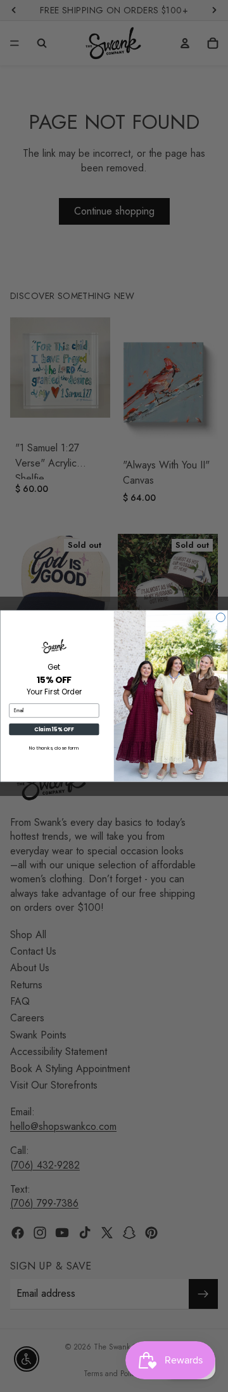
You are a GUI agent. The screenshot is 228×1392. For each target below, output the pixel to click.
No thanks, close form (54, 748)
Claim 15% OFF (53, 729)
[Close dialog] (221, 617)
